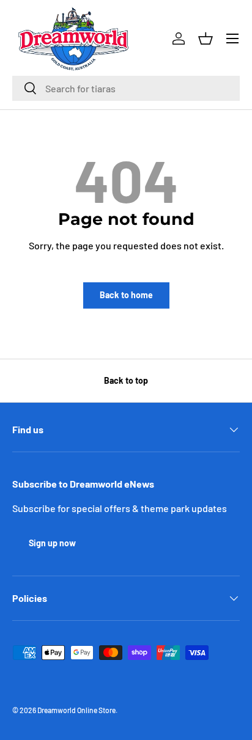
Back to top (126, 380)
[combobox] (126, 88)
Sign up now (52, 543)
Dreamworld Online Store (76, 710)
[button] (205, 38)
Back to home (126, 295)
